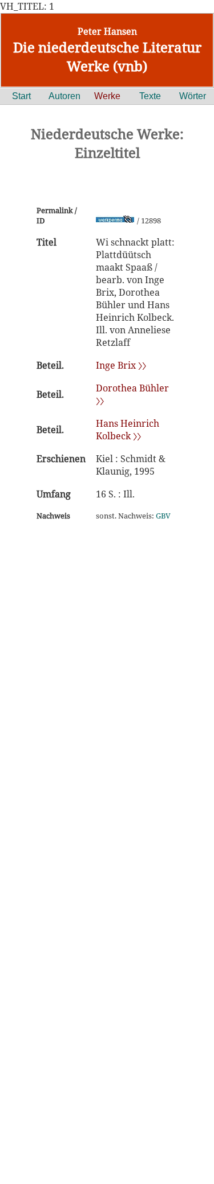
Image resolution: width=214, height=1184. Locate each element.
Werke (107, 96)
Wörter (192, 96)
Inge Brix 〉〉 (121, 365)
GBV (163, 516)
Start (21, 96)
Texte (150, 96)
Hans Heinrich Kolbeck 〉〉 (127, 429)
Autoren (64, 96)
